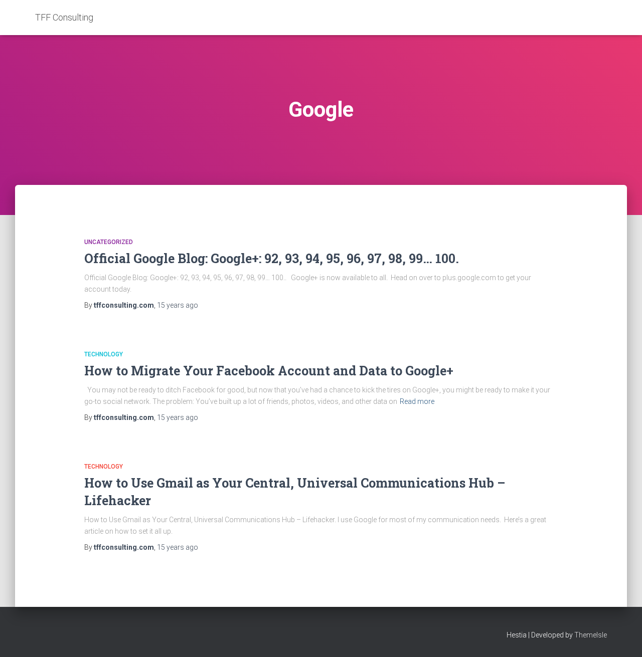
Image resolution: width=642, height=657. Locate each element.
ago (177, 305)
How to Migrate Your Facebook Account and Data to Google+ (268, 370)
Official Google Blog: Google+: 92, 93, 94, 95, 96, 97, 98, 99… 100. (271, 258)
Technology (103, 354)
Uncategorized (108, 242)
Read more (417, 401)
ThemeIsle (590, 635)
